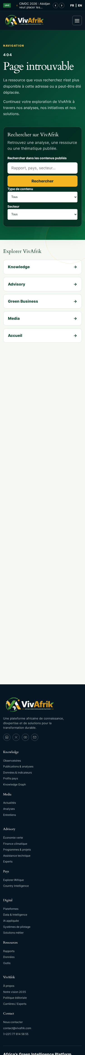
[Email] (34, 737)
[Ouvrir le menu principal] (77, 20)
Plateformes (10, 908)
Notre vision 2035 (14, 992)
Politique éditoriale (15, 997)
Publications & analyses (18, 766)
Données (9, 957)
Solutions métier (13, 932)
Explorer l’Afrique (13, 880)
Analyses (9, 808)
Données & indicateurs (17, 772)
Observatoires (12, 760)
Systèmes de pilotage (16, 926)
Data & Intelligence (15, 914)
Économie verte (13, 837)
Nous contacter (13, 1022)
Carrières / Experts (14, 1003)
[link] (6, 737)
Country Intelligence (16, 885)
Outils (6, 963)
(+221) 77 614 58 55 (15, 1034)
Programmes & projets (17, 849)
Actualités (9, 802)
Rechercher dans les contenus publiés (37, 158)
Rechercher (42, 181)
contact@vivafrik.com (17, 1028)
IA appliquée (11, 920)
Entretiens (9, 815)
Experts (7, 861)
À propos (8, 985)
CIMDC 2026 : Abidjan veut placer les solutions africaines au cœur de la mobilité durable (34, 5)
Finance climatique (15, 843)
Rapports (9, 951)
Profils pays (10, 778)
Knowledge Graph (14, 784)
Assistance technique (16, 855)
